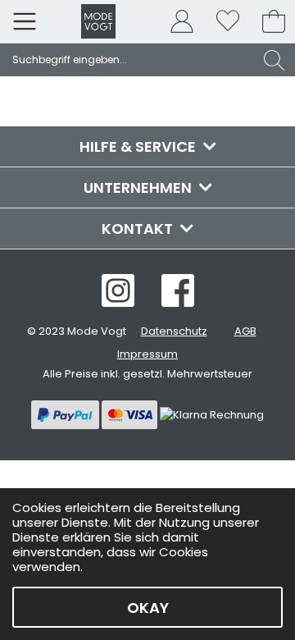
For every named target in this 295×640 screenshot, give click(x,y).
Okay (148, 607)
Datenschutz (174, 331)
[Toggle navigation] (24, 22)
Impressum (147, 354)
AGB (245, 331)
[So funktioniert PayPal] (65, 414)
